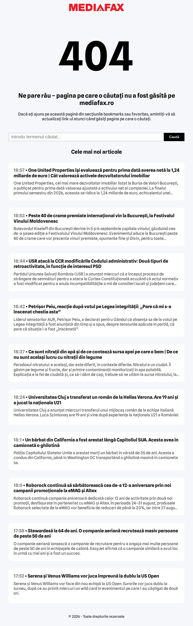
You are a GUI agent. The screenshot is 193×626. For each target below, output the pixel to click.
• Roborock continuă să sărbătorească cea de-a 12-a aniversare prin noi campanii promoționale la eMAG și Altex (92, 488)
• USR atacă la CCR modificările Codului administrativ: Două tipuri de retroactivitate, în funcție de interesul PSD (91, 263)
